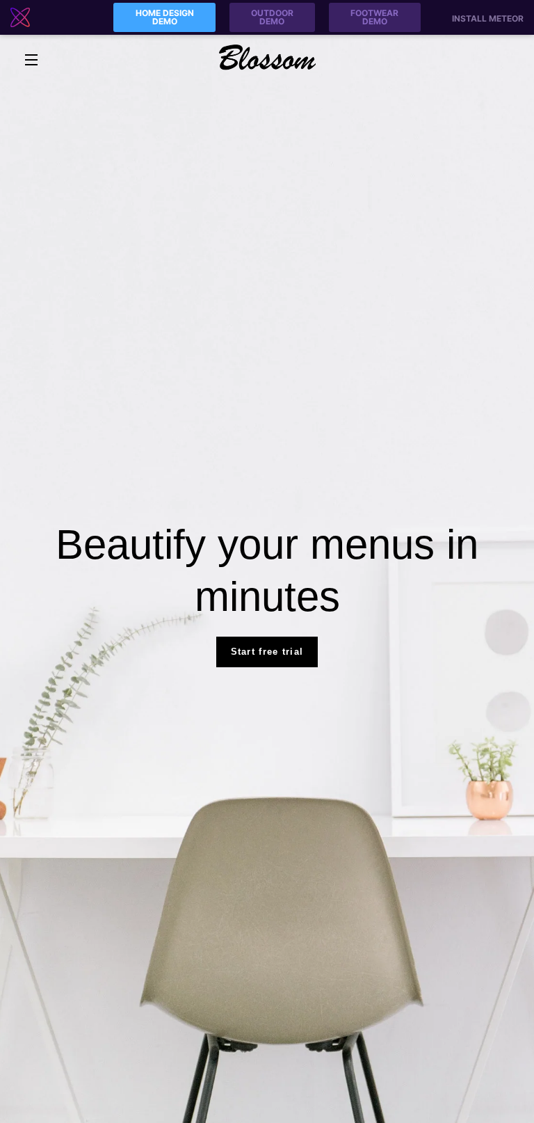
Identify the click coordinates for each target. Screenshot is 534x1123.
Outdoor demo (272, 17)
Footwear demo (374, 17)
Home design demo (165, 17)
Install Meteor (488, 18)
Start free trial (267, 651)
